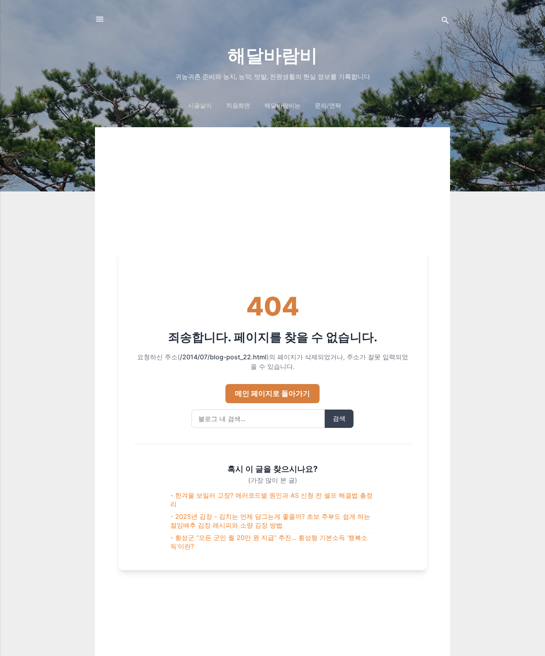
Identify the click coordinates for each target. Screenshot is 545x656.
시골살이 (200, 105)
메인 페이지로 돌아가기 (272, 393)
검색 (339, 418)
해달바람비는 (282, 105)
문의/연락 (328, 105)
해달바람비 (273, 55)
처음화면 (238, 105)
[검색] (445, 22)
